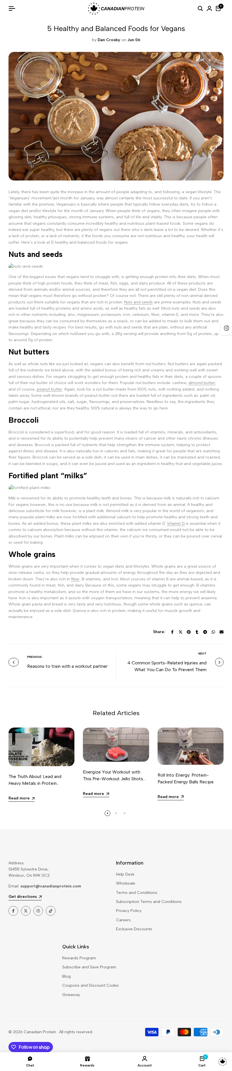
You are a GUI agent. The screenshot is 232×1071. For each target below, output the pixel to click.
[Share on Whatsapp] (213, 632)
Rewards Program (79, 958)
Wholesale (125, 883)
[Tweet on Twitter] (180, 632)
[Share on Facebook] (172, 632)
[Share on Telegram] (205, 632)
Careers (123, 920)
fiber (75, 579)
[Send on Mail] (222, 632)
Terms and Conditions (136, 892)
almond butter (201, 382)
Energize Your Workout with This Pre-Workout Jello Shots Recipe (113, 778)
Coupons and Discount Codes (90, 985)
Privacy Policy (128, 910)
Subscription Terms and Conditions (149, 901)
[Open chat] (222, 1061)
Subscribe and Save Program (89, 967)
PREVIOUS (34, 657)
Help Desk (125, 874)
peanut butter (49, 389)
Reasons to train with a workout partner (67, 666)
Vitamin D (176, 523)
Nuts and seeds (138, 302)
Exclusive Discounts (134, 929)
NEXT (202, 653)
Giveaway (71, 994)
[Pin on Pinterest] (189, 632)
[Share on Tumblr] (197, 632)
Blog (66, 976)
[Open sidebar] (226, 328)
